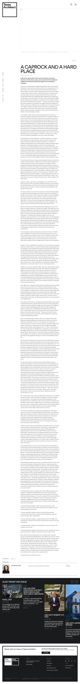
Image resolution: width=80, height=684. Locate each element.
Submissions (49, 663)
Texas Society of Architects (52, 670)
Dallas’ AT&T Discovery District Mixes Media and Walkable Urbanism (33, 591)
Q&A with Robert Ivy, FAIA (54, 616)
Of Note (46, 612)
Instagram (68, 566)
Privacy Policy (68, 667)
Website (67, 565)
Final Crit (7, 600)
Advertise (49, 661)
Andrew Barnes (28, 605)
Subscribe (45, 652)
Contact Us (49, 665)
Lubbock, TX (13, 558)
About (51, 667)
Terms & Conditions (69, 665)
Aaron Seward (7, 611)
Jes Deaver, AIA (28, 75)
